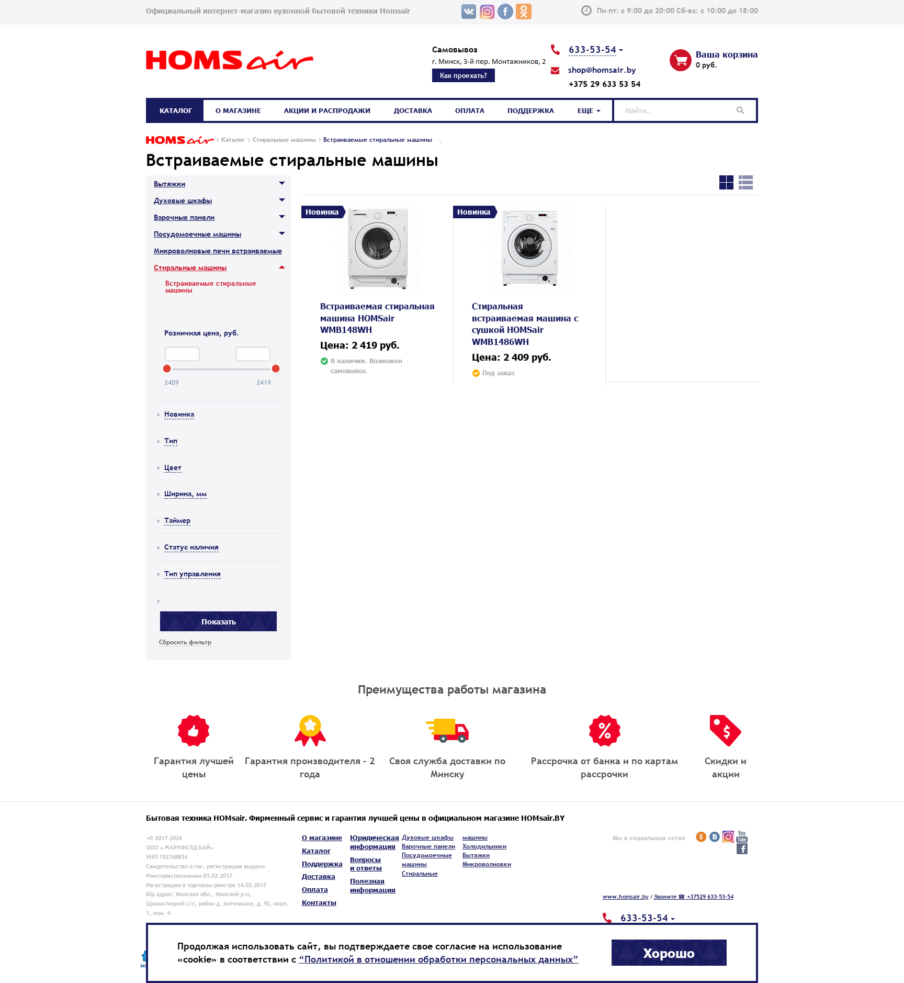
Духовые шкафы (183, 200)
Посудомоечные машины (197, 234)
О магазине (238, 110)
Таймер (177, 520)
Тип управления (192, 573)
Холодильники (484, 846)
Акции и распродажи (327, 110)
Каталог (176, 110)
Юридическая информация (374, 842)
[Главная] (180, 139)
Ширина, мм (185, 493)
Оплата (469, 110)
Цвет (173, 467)
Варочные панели (184, 217)
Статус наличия (191, 547)
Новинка (179, 414)
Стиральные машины (190, 267)
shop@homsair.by (602, 69)
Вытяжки (169, 183)
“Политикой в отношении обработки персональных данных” (439, 959)
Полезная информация (373, 885)
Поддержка (530, 110)
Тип (170, 440)
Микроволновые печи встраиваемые (218, 250)
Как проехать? (463, 75)
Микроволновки (486, 864)
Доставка (413, 110)
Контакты (319, 902)
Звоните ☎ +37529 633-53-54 (693, 896)
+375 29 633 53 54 (604, 84)
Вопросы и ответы (366, 864)
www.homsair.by (626, 896)
